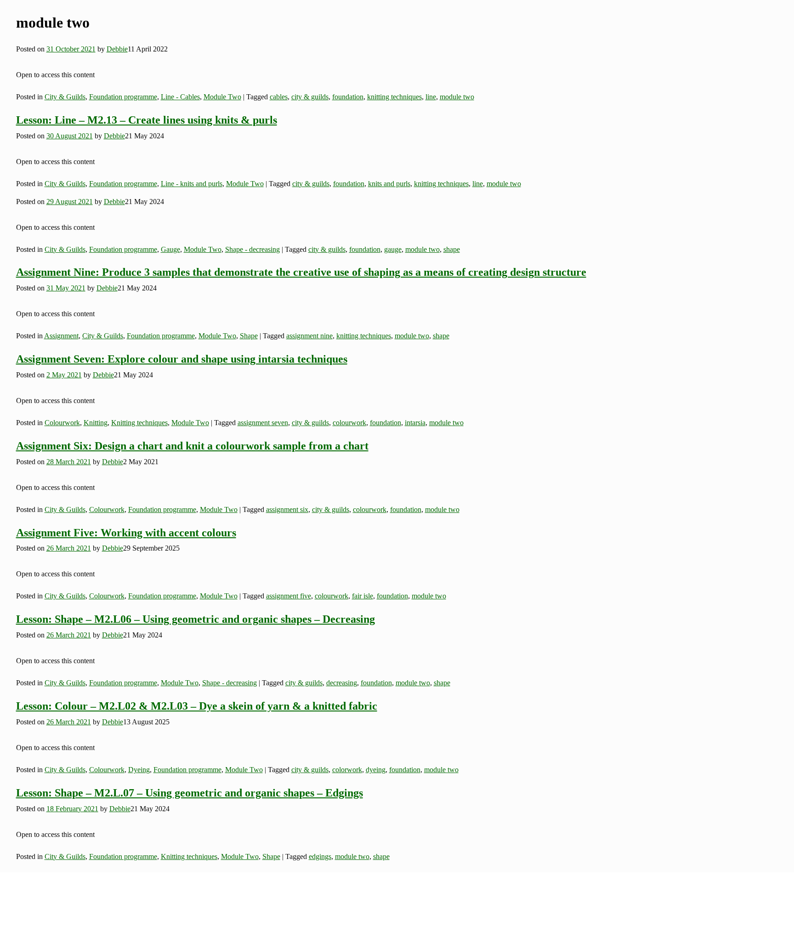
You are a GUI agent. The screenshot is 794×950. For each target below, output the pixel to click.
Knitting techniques (139, 423)
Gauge (170, 249)
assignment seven (263, 423)
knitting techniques (394, 97)
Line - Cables (180, 97)
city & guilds (310, 97)
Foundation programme (123, 97)
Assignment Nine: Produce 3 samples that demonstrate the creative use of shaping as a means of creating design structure (301, 272)
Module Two (222, 97)
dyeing (376, 770)
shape (451, 249)
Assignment (61, 336)
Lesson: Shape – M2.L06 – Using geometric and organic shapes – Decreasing (195, 619)
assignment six (287, 509)
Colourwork (62, 423)
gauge (393, 249)
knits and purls (389, 184)
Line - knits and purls (191, 184)
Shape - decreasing (252, 249)
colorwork (347, 770)
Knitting (96, 423)
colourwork (349, 423)
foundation (347, 97)
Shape (249, 336)
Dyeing (139, 770)
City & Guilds (65, 97)
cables (279, 97)
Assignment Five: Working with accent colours (126, 533)
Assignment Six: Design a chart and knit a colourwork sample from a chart (192, 446)
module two (457, 97)
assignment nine (309, 336)
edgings (320, 856)
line (430, 97)
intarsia (415, 423)
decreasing (341, 683)
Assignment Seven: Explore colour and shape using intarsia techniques (181, 359)
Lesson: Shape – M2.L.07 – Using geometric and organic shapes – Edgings (189, 793)
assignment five (288, 596)
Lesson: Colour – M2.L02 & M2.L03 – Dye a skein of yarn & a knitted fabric (196, 706)
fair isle (362, 596)
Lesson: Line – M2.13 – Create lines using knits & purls (146, 120)
